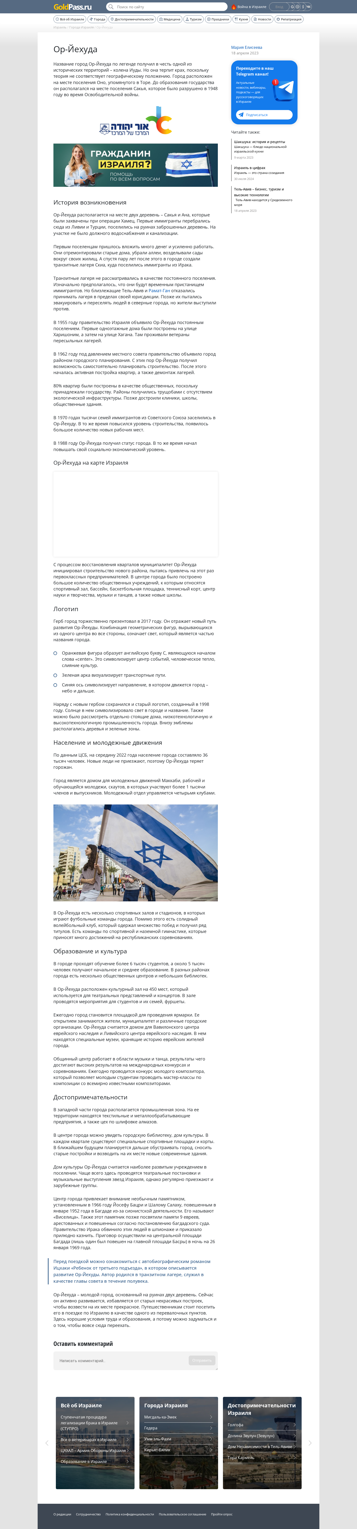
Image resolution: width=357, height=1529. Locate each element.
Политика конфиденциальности (130, 1514)
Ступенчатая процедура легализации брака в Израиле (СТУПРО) (89, 1422)
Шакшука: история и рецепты (259, 141)
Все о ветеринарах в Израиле (89, 1439)
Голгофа (235, 1424)
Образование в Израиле (84, 1461)
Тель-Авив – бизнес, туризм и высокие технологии (259, 192)
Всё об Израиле (72, 19)
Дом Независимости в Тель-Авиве (260, 1446)
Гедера (150, 1428)
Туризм (196, 19)
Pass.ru (72, 7)
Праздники (220, 19)
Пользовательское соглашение (182, 1514)
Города (99, 19)
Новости (264, 19)
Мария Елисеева (246, 47)
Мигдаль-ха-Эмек (160, 1417)
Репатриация (291, 19)
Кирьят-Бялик (157, 1449)
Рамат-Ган (159, 290)
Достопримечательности (134, 19)
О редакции (62, 1514)
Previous (47, 1443)
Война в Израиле (252, 6)
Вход (279, 6)
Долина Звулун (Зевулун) (251, 1435)
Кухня (243, 19)
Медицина (172, 19)
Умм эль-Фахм (157, 1439)
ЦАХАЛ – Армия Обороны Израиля (93, 1450)
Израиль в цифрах (249, 167)
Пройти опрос (221, 1514)
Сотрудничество (88, 1514)
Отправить (202, 1360)
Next (310, 1443)
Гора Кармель (241, 1457)
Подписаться (257, 114)
